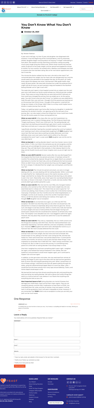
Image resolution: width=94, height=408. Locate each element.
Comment (17, 320)
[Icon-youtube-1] (11, 2)
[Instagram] (5, 2)
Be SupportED (68, 7)
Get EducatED (54, 7)
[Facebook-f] (2, 2)
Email (16, 345)
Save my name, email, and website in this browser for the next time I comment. (37, 357)
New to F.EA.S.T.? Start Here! (47, 2)
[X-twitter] (8, 2)
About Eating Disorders (38, 7)
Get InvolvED (45, 10)
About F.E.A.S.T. (22, 7)
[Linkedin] (13, 2)
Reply (19, 310)
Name (16, 339)
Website (16, 351)
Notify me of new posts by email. (24, 362)
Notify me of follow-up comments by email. (27, 360)
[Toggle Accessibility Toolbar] (3, 10)
